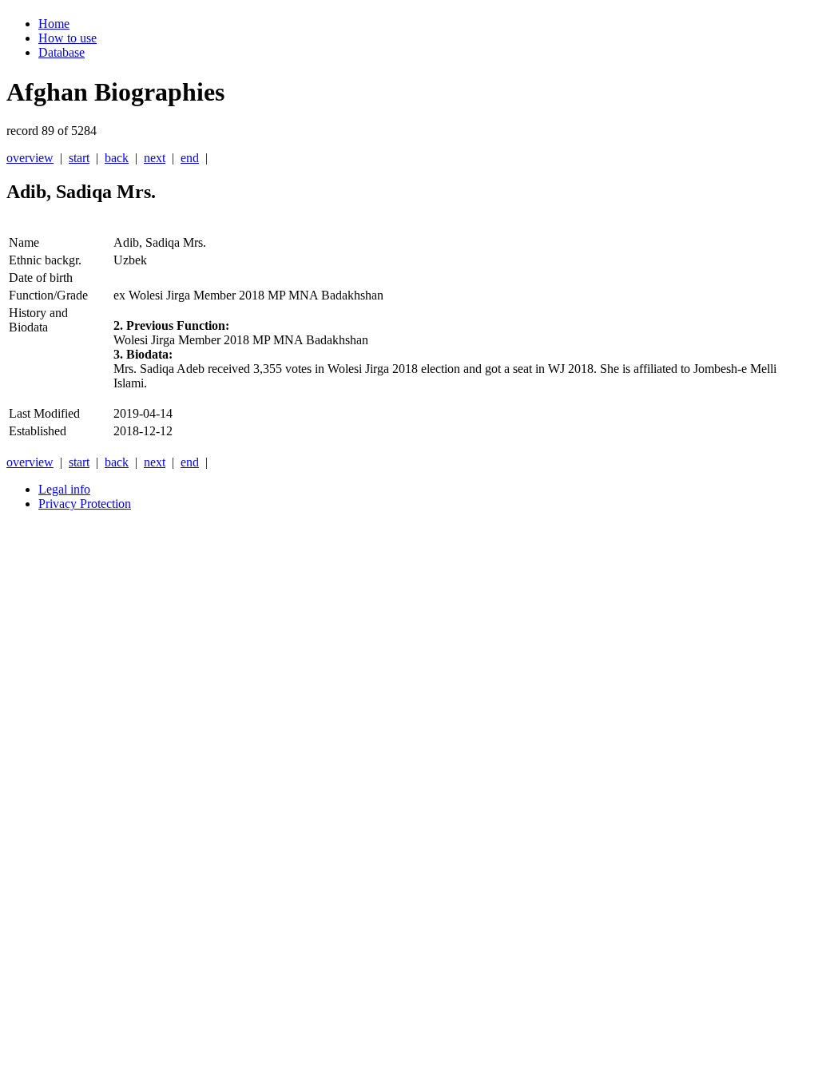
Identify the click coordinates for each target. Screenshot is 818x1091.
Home (53, 23)
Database (61, 52)
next (154, 158)
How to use (67, 38)
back (117, 158)
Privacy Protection (84, 503)
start (79, 158)
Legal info (64, 489)
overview (30, 158)
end (190, 158)
